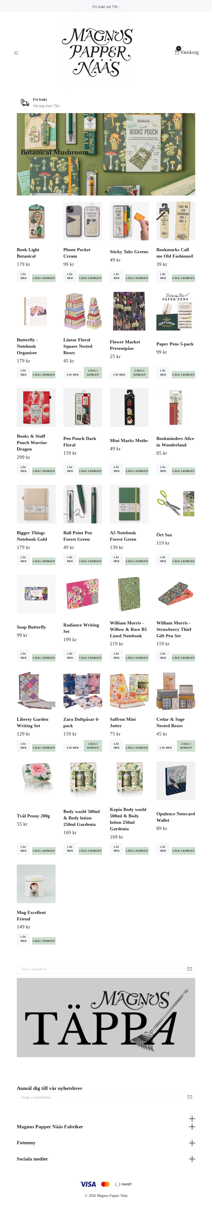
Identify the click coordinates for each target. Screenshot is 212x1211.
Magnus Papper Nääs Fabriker (50, 1126)
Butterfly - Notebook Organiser (27, 346)
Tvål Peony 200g (33, 815)
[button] (101, 191)
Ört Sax (164, 534)
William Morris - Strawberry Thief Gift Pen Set (173, 629)
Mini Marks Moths (129, 440)
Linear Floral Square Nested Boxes (77, 346)
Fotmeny (26, 1142)
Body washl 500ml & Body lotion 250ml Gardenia (81, 818)
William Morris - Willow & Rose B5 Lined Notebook (128, 629)
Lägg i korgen (93, 372)
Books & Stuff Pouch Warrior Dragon (32, 443)
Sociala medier (32, 1159)
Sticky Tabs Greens (129, 251)
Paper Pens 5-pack (175, 343)
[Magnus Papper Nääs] (98, 52)
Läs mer (23, 276)
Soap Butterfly (31, 627)
